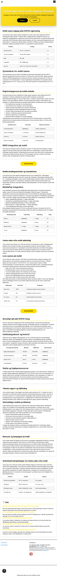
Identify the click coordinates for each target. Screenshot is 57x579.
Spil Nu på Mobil (28, 311)
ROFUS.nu (39, 546)
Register (22, 20)
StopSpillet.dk (45, 550)
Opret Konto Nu (28, 163)
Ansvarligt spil (4, 542)
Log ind (35, 20)
